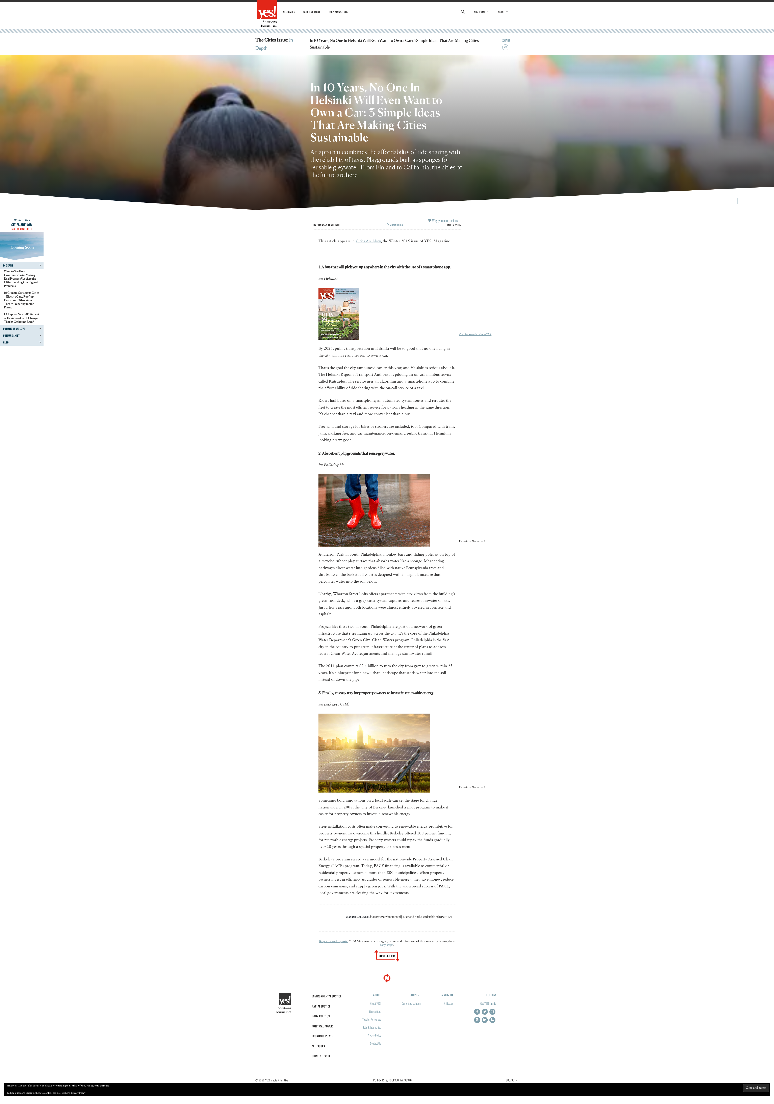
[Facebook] (477, 1012)
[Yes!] (267, 13)
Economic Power (323, 1036)
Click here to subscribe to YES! (475, 334)
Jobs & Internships (372, 1027)
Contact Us (375, 1043)
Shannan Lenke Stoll (329, 225)
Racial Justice (321, 1006)
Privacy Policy (374, 1035)
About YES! (375, 1003)
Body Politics (321, 1016)
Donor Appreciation (411, 1003)
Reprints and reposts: (333, 941)
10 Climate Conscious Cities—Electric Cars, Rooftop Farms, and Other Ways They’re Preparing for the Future (21, 300)
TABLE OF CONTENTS (20, 228)
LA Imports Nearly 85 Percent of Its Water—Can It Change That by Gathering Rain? (21, 317)
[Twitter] (485, 1012)
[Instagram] (492, 1012)
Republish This (387, 956)
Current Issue (311, 12)
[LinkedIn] (485, 1020)
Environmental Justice (327, 996)
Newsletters (375, 1011)
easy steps (386, 945)
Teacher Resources (371, 1019)
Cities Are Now (368, 241)
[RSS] (492, 1020)
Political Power (322, 1026)
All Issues (289, 12)
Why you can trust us (444, 220)
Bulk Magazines (338, 12)
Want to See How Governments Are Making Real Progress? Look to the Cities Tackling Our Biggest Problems (21, 279)
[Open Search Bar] (462, 11)
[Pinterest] (477, 1020)
